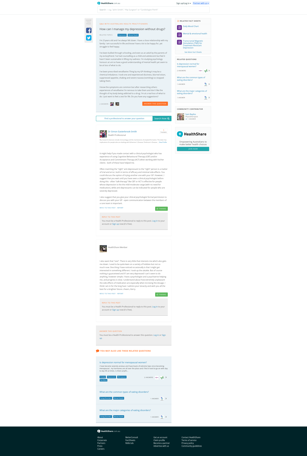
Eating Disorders (105, 398)
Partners (101, 443)
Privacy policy (188, 443)
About (100, 437)
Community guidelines (192, 446)
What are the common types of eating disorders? (124, 391)
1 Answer (155, 399)
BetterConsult (131, 437)
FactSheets (130, 440)
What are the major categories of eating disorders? (125, 410)
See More (103, 380)
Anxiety (102, 377)
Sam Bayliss (190, 114)
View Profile (163, 142)
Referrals (129, 443)
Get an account (160, 437)
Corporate (102, 440)
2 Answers (148, 377)
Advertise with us (161, 446)
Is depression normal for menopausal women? (123, 362)
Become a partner (162, 443)
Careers (100, 448)
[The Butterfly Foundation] (162, 398)
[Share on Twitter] (89, 39)
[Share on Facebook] (89, 32)
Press (99, 446)
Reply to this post (108, 208)
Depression (122, 35)
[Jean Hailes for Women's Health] (157, 377)
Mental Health (133, 35)
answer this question (155, 103)
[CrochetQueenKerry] (117, 104)
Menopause (122, 377)
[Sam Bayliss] (181, 116)
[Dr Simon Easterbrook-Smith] (112, 104)
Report (120, 208)
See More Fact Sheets (193, 52)
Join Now (193, 149)
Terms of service (189, 440)
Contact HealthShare (191, 437)
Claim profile (159, 440)
